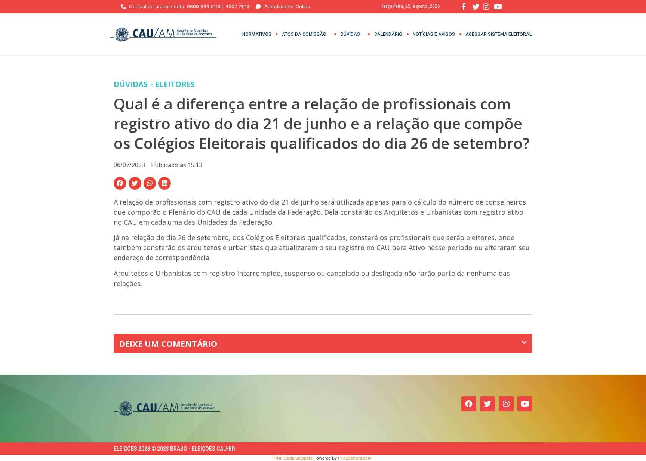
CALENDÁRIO (388, 34)
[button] (120, 183)
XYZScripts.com (356, 458)
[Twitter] (487, 403)
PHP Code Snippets (293, 458)
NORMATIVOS (256, 34)
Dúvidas (350, 34)
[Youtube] (524, 403)
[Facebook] (468, 403)
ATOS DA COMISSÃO (304, 34)
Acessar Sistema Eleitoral (498, 34)
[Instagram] (506, 403)
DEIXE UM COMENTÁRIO (168, 343)
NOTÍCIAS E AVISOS (434, 34)
